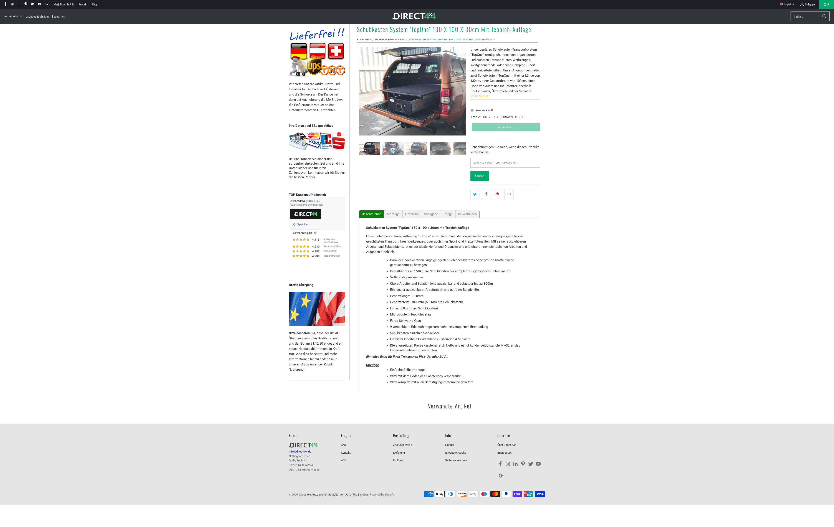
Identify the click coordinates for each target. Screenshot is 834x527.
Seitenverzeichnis (456, 460)
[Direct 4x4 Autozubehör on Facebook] (5, 4)
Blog (94, 4)
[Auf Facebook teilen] (486, 194)
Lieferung (412, 214)
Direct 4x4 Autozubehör (312, 494)
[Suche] (824, 16)
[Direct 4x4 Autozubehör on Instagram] (12, 4)
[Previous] (362, 91)
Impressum (504, 452)
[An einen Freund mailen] (509, 194)
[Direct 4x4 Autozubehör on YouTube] (39, 4)
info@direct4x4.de (63, 4)
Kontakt (83, 4)
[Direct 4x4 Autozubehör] (413, 16)
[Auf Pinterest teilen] (497, 194)
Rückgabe (431, 214)
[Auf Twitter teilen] (475, 194)
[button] (13, 16)
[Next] (462, 91)
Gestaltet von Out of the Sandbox (348, 494)
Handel (449, 444)
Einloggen (810, 4)
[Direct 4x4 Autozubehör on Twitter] (32, 4)
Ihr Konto (398, 460)
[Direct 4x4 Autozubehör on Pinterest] (25, 4)
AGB (343, 460)
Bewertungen (467, 214)
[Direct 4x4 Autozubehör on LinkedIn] (19, 4)
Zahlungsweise (402, 444)
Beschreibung (371, 214)
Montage (393, 214)
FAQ (343, 444)
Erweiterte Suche (455, 452)
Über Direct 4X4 (506, 444)
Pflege (448, 214)
